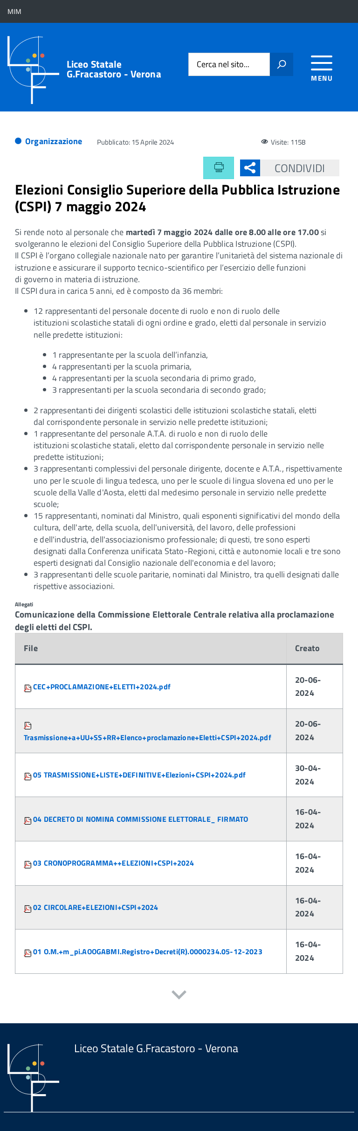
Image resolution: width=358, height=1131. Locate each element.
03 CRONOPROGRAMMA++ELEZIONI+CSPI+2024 (113, 862)
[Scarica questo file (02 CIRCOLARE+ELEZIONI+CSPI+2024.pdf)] (28, 907)
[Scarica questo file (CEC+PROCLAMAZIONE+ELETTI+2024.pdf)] (28, 686)
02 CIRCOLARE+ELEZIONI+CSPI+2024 (95, 907)
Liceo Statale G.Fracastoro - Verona (114, 69)
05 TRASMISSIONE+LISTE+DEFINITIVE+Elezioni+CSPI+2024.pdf (139, 774)
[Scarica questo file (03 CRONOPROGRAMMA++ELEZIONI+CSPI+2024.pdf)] (28, 862)
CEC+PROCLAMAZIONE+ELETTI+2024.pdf (102, 686)
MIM (14, 11)
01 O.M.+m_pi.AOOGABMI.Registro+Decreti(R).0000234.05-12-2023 (147, 951)
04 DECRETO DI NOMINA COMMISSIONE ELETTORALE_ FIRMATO (140, 819)
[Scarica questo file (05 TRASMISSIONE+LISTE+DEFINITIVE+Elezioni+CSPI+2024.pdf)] (28, 774)
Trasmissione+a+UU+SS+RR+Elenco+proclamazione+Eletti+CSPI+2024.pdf (147, 737)
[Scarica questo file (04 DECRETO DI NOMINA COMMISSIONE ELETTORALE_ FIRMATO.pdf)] (28, 819)
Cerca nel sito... (223, 64)
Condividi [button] (300, 168)
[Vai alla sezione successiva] (179, 996)
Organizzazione (54, 141)
